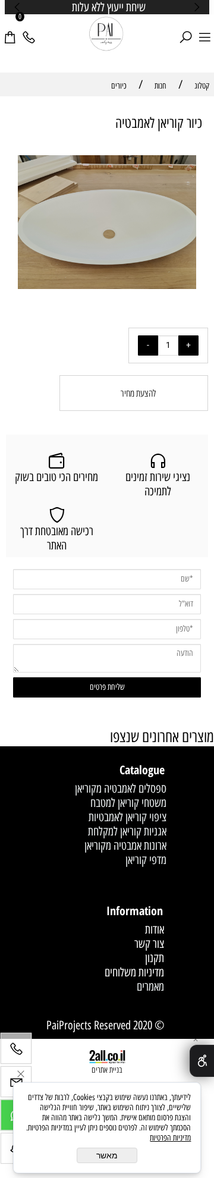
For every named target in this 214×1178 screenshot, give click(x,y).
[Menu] (204, 30)
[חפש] (185, 30)
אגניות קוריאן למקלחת (127, 831)
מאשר (107, 1155)
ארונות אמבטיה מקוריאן (125, 845)
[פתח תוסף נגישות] (202, 1061)
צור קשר (149, 944)
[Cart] (9, 30)
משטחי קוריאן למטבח (128, 803)
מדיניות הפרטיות (170, 1138)
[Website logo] (106, 34)
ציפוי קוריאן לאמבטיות (127, 817)
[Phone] (28, 30)
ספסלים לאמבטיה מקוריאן (120, 788)
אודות (154, 929)
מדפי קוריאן (145, 860)
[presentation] (18, 7)
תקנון (154, 958)
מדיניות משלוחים (134, 972)
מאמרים (150, 986)
